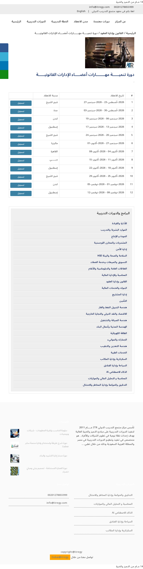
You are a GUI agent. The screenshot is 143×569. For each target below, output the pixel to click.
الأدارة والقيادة (119, 223)
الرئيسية (16, 21)
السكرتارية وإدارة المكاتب (113, 359)
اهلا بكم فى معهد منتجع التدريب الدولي (113, 11)
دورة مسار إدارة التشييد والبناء (53, 455)
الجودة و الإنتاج (119, 236)
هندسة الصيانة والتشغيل (113, 320)
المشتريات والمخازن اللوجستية (110, 243)
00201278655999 (123, 7)
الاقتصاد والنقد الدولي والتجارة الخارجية (106, 314)
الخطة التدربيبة (59, 21)
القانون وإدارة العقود (116, 281)
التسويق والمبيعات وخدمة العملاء (109, 262)
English (81, 11)
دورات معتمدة (101, 21)
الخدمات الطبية (119, 353)
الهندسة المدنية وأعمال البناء (112, 327)
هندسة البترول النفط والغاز (113, 307)
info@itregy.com (99, 7)
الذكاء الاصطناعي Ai (116, 372)
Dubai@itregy (60, 557)
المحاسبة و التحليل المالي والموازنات (107, 378)
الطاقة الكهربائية (118, 333)
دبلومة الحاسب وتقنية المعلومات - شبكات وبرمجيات (48, 432)
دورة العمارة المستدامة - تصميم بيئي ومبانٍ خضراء (48, 470)
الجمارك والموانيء (117, 340)
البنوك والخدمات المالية (114, 288)
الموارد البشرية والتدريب (114, 230)
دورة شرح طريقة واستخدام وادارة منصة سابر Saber (47, 445)
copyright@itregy (71, 552)
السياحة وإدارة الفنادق (115, 365)
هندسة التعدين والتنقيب (113, 346)
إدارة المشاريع (119, 294)
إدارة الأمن (121, 249)
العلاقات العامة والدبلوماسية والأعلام (107, 269)
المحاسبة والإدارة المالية (114, 275)
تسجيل (21, 103)
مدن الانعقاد (81, 21)
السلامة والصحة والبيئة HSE (112, 256)
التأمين (123, 301)
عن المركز (120, 21)
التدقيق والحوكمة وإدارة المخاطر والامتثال (105, 385)
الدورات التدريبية (36, 21)
